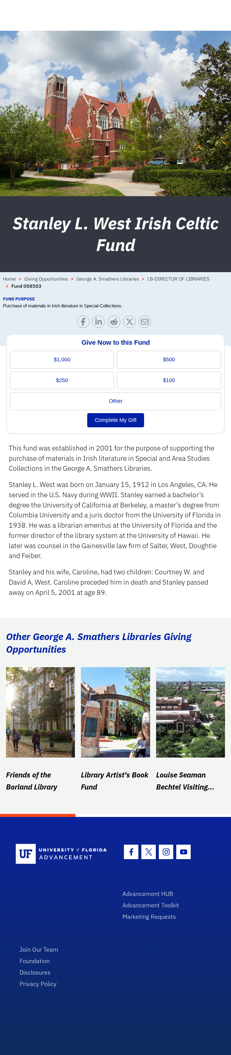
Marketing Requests (149, 916)
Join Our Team (39, 949)
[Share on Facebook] (84, 323)
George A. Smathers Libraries (107, 279)
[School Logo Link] (62, 854)
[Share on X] (131, 323)
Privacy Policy (38, 984)
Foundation (35, 961)
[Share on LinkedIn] (100, 323)
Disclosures (35, 972)
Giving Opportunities (46, 279)
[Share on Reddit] (115, 323)
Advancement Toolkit (150, 905)
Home (9, 279)
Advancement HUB (147, 894)
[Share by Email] (146, 323)
